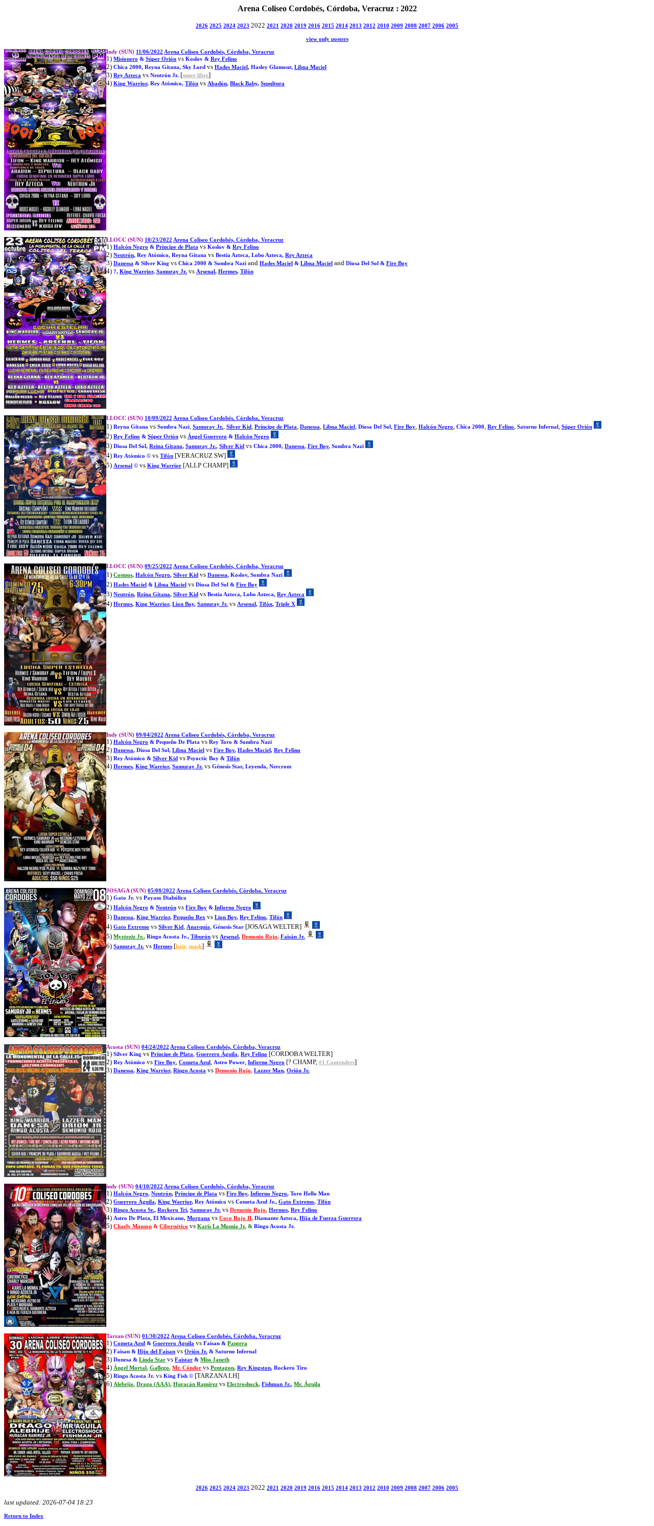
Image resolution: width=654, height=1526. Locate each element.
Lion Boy (183, 604)
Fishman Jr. (276, 1384)
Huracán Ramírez (195, 1384)
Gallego (159, 1368)
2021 (273, 26)
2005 (452, 26)
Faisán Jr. (293, 937)
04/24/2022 (155, 1047)
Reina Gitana (165, 446)
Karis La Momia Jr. (221, 1226)
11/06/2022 (149, 52)
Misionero (125, 59)
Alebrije (123, 1384)
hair (181, 946)
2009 (397, 26)
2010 (383, 26)
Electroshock (243, 1384)
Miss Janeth (214, 1360)
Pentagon (222, 1368)
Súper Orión (161, 59)
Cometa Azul (195, 1062)
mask (195, 946)
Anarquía (198, 927)
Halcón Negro (130, 247)
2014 (342, 26)
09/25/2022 (158, 566)
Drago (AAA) (153, 1384)
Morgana (198, 1218)
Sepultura (273, 83)
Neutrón (123, 255)
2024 (229, 26)
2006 (438, 26)
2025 (215, 26)
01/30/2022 (156, 1336)
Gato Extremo (131, 927)
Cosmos (122, 575)
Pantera (237, 1343)
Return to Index (23, 1516)
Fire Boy (397, 263)
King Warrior (130, 83)
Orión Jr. (298, 1070)
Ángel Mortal (130, 1368)
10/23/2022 (158, 240)
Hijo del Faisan (156, 1351)
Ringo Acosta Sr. (133, 1210)
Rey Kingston (254, 1368)
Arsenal (205, 271)
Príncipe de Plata (177, 247)
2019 (300, 26)
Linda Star (152, 1360)
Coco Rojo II (235, 1218)
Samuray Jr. (171, 271)
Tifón (191, 83)
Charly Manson (132, 1226)
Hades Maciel (231, 67)
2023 (243, 26)
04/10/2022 (149, 1186)
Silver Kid (238, 427)
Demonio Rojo (259, 937)
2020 (287, 26)
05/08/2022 (161, 891)
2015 (328, 26)
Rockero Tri (172, 1210)
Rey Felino (224, 59)
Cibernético (173, 1226)
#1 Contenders (337, 1062)
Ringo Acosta (189, 1070)
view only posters (327, 39)
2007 (424, 26)
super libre (195, 75)
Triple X (285, 604)
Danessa (123, 263)
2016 (314, 26)
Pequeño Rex (189, 917)
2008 (411, 26)
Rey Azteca (127, 75)
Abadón (217, 83)
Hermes (227, 271)
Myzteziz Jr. (128, 937)
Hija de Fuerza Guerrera (330, 1218)
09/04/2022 (150, 735)
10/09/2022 (158, 418)
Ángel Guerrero (207, 436)
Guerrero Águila (217, 1054)
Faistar (184, 1360)
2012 (369, 26)
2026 (202, 26)
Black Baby (244, 83)
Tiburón (201, 937)
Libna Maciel (310, 67)
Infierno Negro (233, 907)
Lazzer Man (269, 1070)
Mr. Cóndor (186, 1368)
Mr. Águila (307, 1384)
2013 (355, 26)
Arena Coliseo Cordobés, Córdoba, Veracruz (219, 52)
